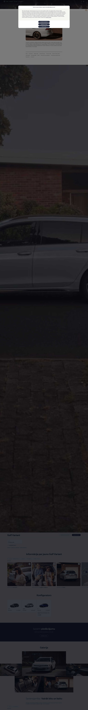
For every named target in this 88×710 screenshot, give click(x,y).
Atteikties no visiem (44, 24)
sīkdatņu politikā (48, 17)
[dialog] (44, 355)
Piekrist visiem (44, 26)
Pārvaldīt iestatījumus (44, 21)
